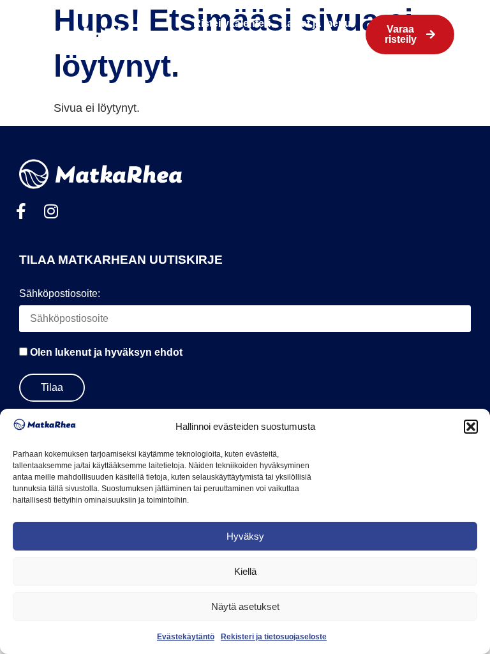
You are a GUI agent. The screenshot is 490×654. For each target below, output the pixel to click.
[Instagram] (51, 211)
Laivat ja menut (317, 23)
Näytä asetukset (245, 606)
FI (336, 45)
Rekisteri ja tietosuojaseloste (274, 636)
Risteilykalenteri (232, 23)
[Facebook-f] (21, 211)
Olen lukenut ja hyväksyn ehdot (106, 352)
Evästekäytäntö (185, 636)
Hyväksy (245, 536)
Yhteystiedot (291, 45)
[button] (470, 426)
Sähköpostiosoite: (59, 294)
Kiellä (245, 571)
